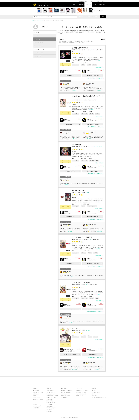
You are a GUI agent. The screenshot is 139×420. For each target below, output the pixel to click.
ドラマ (80, 4)
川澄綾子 (90, 252)
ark (88, 100)
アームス (90, 239)
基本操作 (35, 404)
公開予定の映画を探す (51, 392)
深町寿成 (89, 64)
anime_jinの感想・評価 (90, 132)
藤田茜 (97, 160)
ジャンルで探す (50, 404)
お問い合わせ (94, 395)
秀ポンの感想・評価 (67, 362)
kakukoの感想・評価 (67, 271)
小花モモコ (97, 113)
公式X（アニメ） (36, 397)
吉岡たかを (83, 252)
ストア (94, 4)
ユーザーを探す (101, 4)
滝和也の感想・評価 (67, 178)
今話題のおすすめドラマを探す (67, 390)
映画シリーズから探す (51, 407)
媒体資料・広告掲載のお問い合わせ (99, 397)
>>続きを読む (97, 60)
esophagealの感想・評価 (91, 224)
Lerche (87, 192)
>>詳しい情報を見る (99, 67)
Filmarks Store (36, 390)
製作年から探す (50, 400)
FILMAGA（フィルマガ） (38, 392)
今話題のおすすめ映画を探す (52, 395)
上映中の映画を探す (50, 390)
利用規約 (93, 394)
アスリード (88, 49)
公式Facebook (36, 394)
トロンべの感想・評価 (90, 362)
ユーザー (95, 16)
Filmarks (35, 20)
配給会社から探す (50, 406)
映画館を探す (49, 411)
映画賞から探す (50, 399)
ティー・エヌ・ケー (92, 146)
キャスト (88, 16)
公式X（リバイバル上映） (38, 399)
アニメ (87, 4)
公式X (34, 395)
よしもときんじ (41, 20)
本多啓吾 (91, 113)
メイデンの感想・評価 (67, 83)
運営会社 (93, 390)
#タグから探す (49, 409)
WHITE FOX (93, 49)
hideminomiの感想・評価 (68, 132)
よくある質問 (36, 407)
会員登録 (97, 1)
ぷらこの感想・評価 (90, 83)
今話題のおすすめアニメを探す (82, 390)
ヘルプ (91, 1)
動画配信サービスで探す (51, 397)
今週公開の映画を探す (51, 394)
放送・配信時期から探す (81, 394)
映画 (74, 4)
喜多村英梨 (92, 160)
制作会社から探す (79, 395)
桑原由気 (94, 64)
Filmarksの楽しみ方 (83, 1)
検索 (103, 16)
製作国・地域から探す (51, 402)
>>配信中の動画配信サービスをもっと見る (95, 78)
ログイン (104, 1)
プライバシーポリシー (96, 392)
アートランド (99, 146)
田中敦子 (95, 252)
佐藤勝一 (83, 64)
